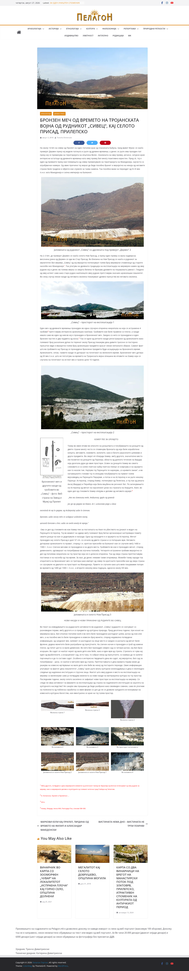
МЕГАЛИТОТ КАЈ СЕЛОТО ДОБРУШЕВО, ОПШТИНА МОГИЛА (92, 872)
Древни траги (59, 114)
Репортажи (130, 28)
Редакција (118, 35)
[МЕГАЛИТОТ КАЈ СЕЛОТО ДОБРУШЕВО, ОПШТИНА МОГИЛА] (92, 846)
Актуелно (103, 35)
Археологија (34, 28)
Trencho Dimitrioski (64, 137)
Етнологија (72, 28)
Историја (54, 28)
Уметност (88, 35)
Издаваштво (71, 35)
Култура (90, 28)
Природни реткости (154, 28)
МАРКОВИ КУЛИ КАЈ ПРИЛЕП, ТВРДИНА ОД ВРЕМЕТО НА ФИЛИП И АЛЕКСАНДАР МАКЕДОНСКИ (65, 825)
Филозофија (109, 28)
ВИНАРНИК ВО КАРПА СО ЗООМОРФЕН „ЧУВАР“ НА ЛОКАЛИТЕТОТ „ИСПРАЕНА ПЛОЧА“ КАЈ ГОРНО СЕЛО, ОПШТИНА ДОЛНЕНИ (54, 881)
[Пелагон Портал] (19, 32)
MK (129, 35)
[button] (42, 29)
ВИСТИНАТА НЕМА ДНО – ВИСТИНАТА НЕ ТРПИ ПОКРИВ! (121, 823)
